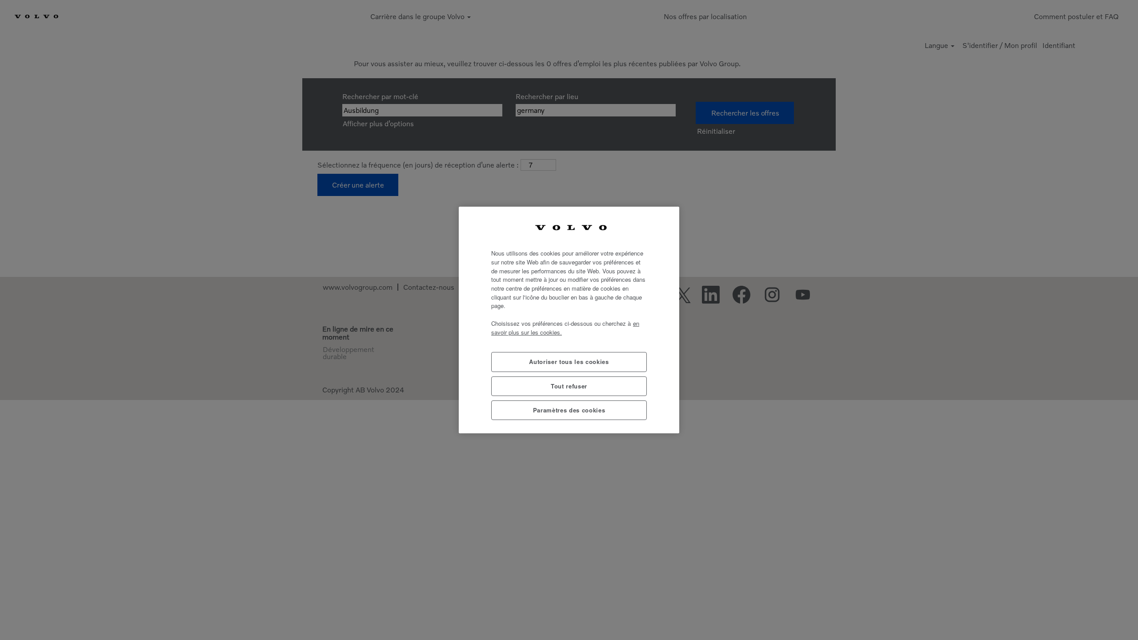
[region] (569, 320)
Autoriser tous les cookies (569, 361)
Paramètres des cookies (569, 410)
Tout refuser (569, 386)
